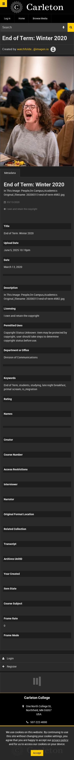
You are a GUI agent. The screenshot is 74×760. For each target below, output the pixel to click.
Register (11, 666)
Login (10, 658)
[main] (37, 362)
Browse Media (40, 18)
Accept (37, 753)
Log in (7, 18)
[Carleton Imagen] (37, 7)
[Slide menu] (3, 3)
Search (71, 27)
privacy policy (60, 740)
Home (22, 18)
